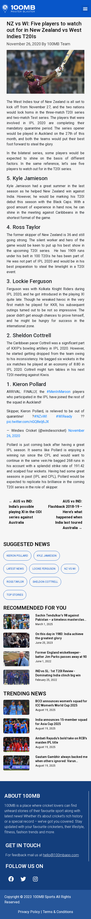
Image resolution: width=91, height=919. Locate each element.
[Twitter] (23, 878)
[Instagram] (35, 878)
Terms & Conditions (58, 912)
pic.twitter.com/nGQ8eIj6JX (28, 422)
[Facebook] (11, 878)
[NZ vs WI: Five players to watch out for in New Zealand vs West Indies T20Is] (45, 74)
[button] (85, 8)
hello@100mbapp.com (61, 855)
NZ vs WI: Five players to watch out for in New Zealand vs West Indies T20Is (44, 30)
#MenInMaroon (58, 392)
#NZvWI (40, 416)
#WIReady (64, 416)
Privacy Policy (29, 912)
